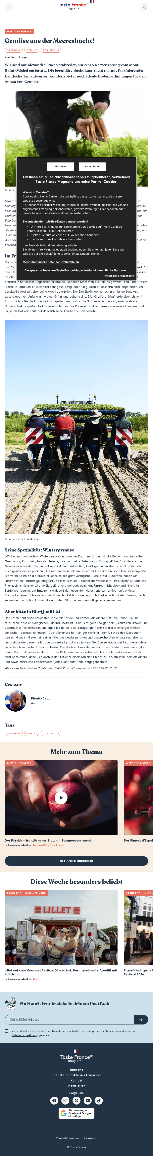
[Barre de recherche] (144, 7)
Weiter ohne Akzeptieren (119, 275)
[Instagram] (65, 1101)
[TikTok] (99, 1101)
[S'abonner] (141, 1019)
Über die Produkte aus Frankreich (76, 1075)
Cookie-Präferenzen (67, 1138)
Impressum (90, 1138)
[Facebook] (54, 1101)
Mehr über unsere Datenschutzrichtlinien (51, 262)
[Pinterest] (76, 1101)
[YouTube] (88, 1101)
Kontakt (76, 1080)
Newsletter (76, 1086)
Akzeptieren (92, 166)
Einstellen (61, 166)
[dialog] (76, 218)
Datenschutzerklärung (25, 1035)
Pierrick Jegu (19, 57)
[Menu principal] (9, 7)
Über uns (76, 1070)
